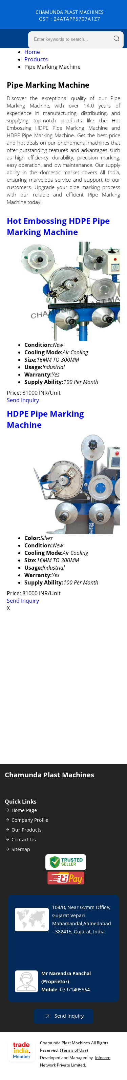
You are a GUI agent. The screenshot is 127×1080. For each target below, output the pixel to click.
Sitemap (21, 849)
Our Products (27, 830)
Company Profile (30, 820)
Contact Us (24, 839)
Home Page (24, 810)
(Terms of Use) (74, 1050)
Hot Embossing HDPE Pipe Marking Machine (58, 226)
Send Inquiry (23, 400)
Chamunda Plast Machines (70, 15)
